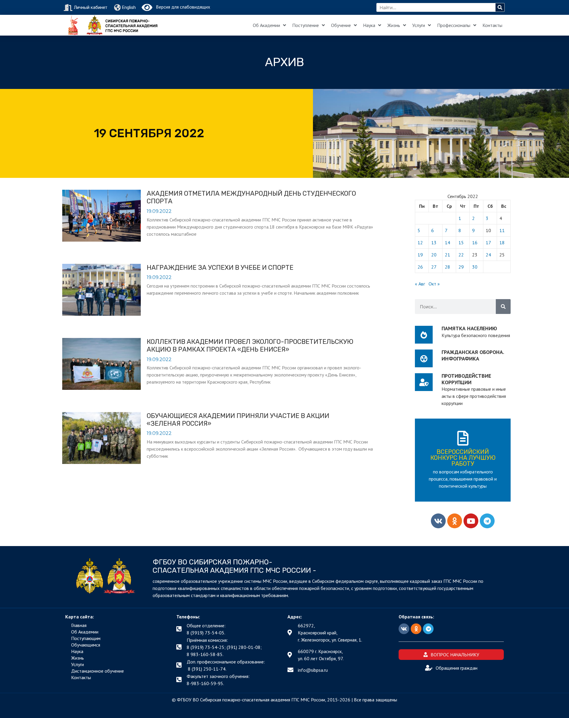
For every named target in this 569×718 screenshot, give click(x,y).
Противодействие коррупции (466, 379)
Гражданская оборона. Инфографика (473, 355)
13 (434, 242)
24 (488, 255)
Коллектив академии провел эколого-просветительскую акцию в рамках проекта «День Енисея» (250, 345)
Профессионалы (453, 25)
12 (420, 242)
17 (488, 242)
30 (474, 267)
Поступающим (85, 638)
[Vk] (438, 520)
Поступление (305, 25)
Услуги (418, 25)
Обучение (341, 25)
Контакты (492, 25)
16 (474, 242)
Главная (79, 625)
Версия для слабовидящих (181, 7)
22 (461, 255)
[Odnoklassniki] (454, 520)
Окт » (434, 284)
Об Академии (266, 25)
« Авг (420, 284)
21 (447, 255)
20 (434, 255)
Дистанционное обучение (97, 671)
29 (461, 267)
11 (502, 230)
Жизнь (393, 25)
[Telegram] (487, 520)
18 (502, 242)
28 (447, 267)
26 (420, 267)
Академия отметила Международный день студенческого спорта (251, 197)
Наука (369, 25)
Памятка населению (469, 328)
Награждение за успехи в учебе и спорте (220, 268)
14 (447, 242)
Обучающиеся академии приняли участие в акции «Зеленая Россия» (238, 419)
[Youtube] (470, 520)
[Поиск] (500, 7)
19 (420, 255)
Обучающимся (85, 645)
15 (461, 242)
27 (434, 267)
